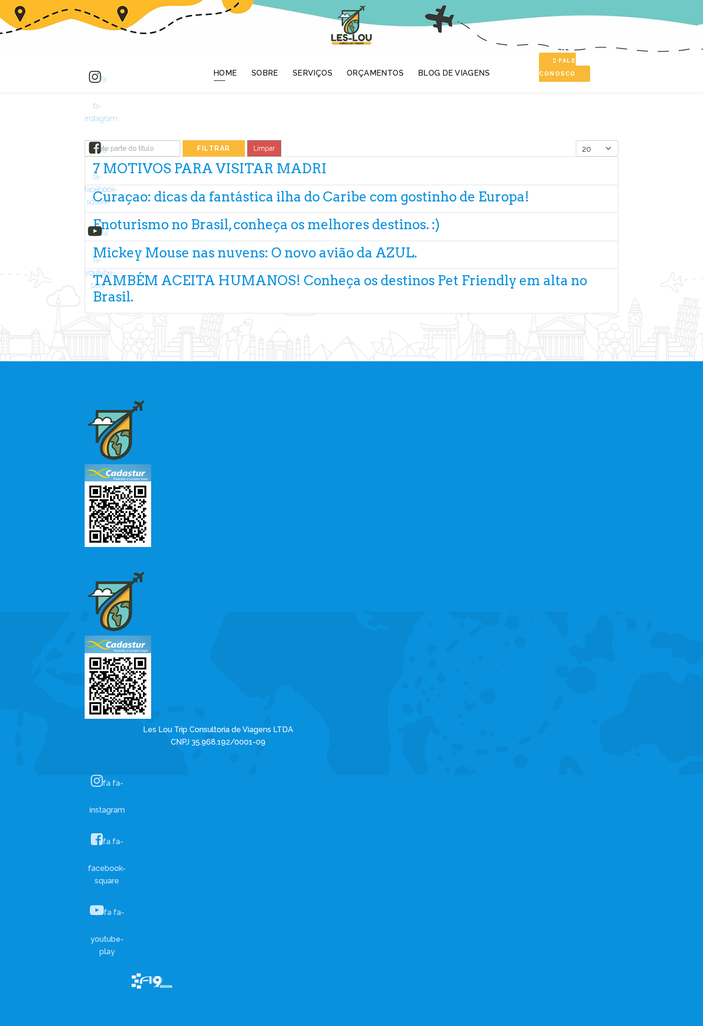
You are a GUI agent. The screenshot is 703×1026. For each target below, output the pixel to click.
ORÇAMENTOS (375, 73)
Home (225, 73)
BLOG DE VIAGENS (454, 73)
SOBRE (265, 73)
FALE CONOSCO (557, 67)
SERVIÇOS (312, 73)
